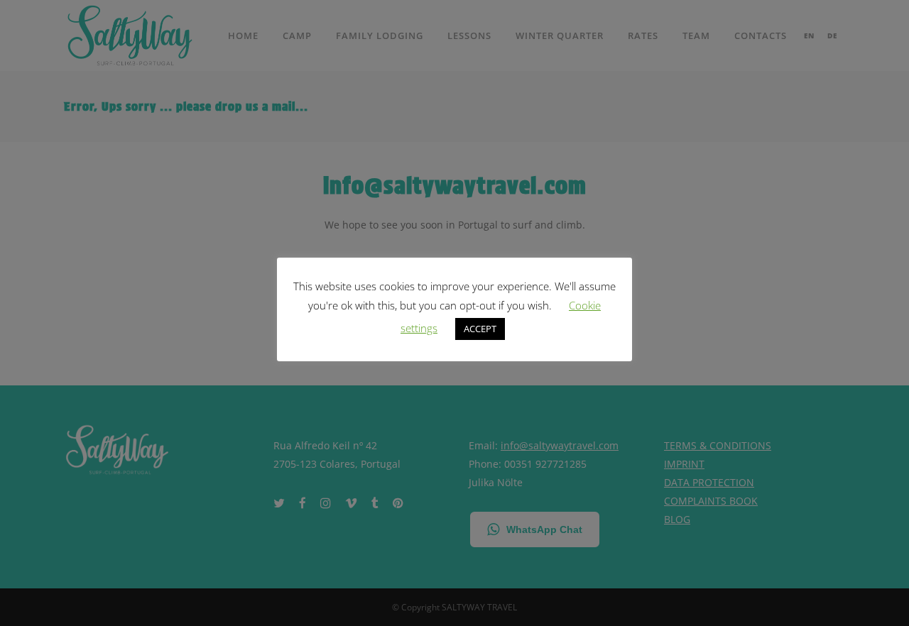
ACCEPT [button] (480, 328)
